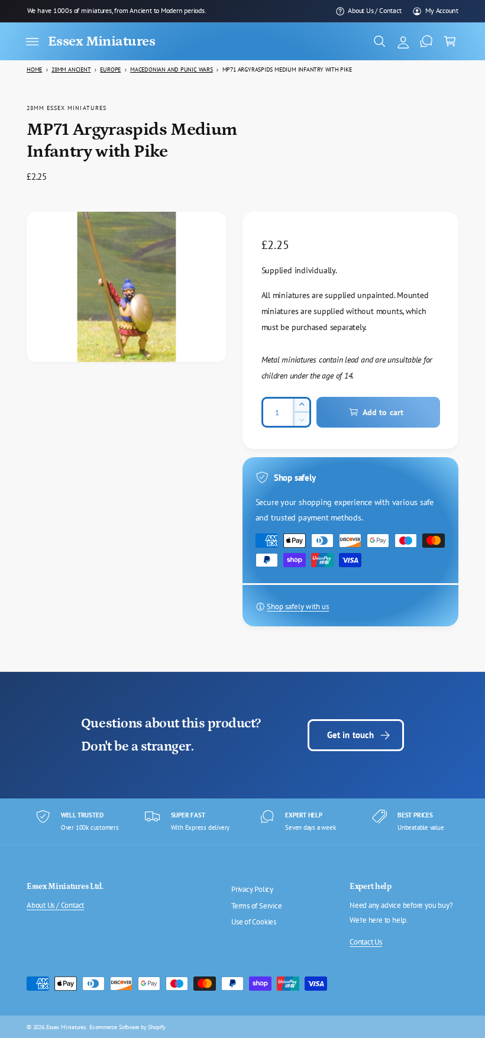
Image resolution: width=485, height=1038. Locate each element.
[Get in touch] (426, 41)
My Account (441, 10)
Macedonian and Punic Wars (171, 69)
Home (34, 69)
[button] (32, 41)
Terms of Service (256, 906)
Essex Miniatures (66, 1027)
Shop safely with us (298, 607)
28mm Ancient (70, 69)
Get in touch (350, 734)
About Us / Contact (374, 10)
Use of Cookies (253, 922)
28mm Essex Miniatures (66, 108)
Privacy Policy (252, 889)
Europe (110, 69)
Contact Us (366, 942)
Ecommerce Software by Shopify (127, 1027)
